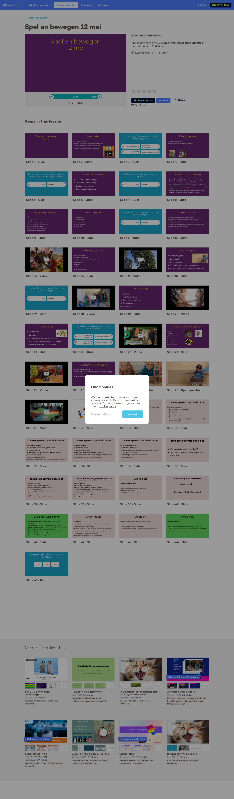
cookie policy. (107, 406)
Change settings (101, 414)
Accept (132, 414)
